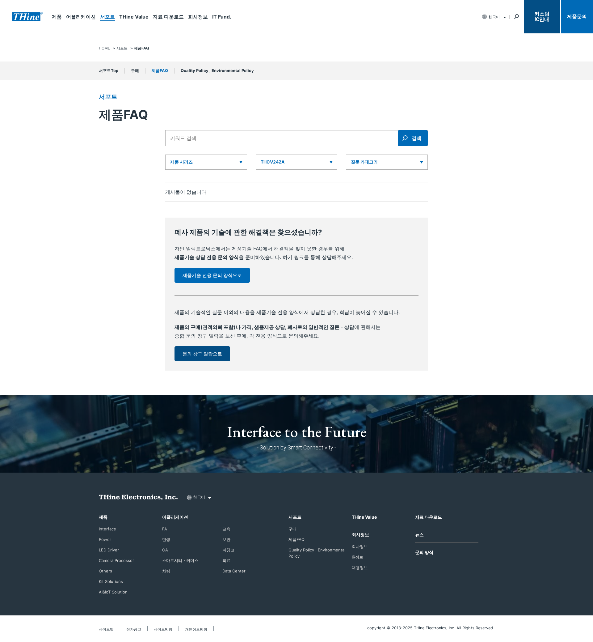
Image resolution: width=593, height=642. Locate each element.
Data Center (234, 570)
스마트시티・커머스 (180, 560)
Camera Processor (116, 560)
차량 (166, 570)
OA (165, 549)
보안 (226, 539)
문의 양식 (424, 552)
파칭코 (228, 549)
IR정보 (357, 557)
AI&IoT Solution (113, 591)
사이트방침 (163, 629)
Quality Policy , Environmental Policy (217, 70)
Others (105, 570)
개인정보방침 (196, 629)
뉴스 (419, 534)
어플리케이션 (81, 17)
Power (105, 539)
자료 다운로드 (168, 17)
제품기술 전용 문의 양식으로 (212, 275)
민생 (166, 539)
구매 (135, 70)
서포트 (107, 17)
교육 (226, 528)
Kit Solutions (111, 581)
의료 (226, 560)
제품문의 (577, 16)
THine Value (134, 17)
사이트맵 (106, 629)
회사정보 (198, 17)
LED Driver (109, 549)
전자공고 (133, 629)
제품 (57, 17)
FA (164, 528)
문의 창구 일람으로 (202, 354)
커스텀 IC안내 (542, 16)
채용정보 (360, 567)
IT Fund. (221, 17)
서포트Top (108, 70)
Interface (107, 528)
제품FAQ (160, 70)
